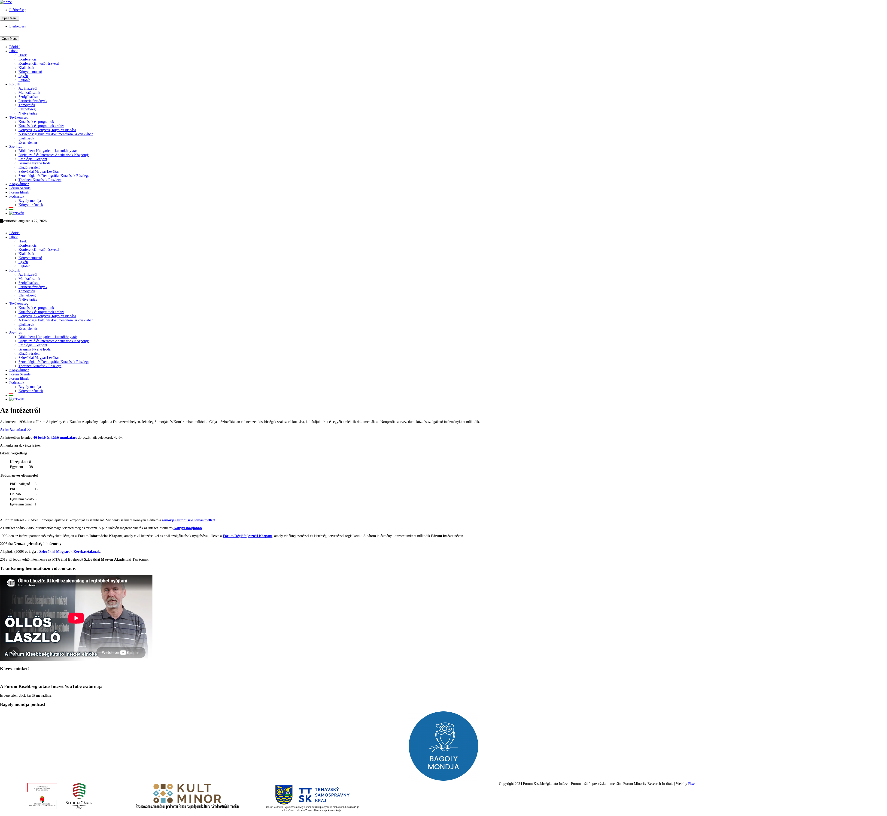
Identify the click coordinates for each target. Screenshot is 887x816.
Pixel (692, 784)
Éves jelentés (27, 142)
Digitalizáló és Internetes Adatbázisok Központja (53, 155)
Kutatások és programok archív (41, 126)
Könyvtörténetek (30, 205)
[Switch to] (11, 209)
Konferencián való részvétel (38, 63)
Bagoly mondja (29, 200)
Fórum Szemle (19, 188)
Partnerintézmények (32, 101)
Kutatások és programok (36, 122)
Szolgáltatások (28, 97)
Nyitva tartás (27, 113)
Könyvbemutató (30, 72)
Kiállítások (26, 68)
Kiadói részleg (28, 167)
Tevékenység (18, 117)
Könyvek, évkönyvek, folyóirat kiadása (47, 130)
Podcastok (16, 196)
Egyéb (23, 76)
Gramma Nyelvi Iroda (34, 163)
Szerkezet (16, 146)
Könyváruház (19, 184)
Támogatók (26, 105)
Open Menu (9, 18)
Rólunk (14, 84)
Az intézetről (27, 88)
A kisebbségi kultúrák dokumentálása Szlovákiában (55, 134)
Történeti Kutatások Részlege (39, 180)
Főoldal (14, 47)
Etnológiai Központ (32, 159)
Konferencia (27, 59)
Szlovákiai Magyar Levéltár (38, 171)
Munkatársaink (29, 92)
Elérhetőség (17, 10)
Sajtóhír (24, 80)
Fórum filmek (19, 192)
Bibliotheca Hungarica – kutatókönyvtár (47, 151)
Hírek (13, 51)
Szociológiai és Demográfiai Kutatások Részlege (53, 176)
